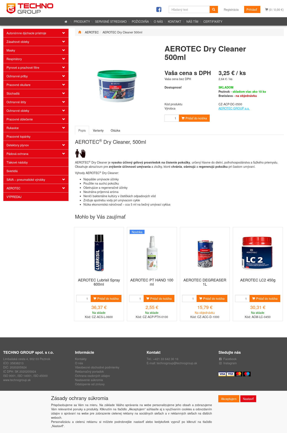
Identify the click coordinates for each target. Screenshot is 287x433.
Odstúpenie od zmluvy (90, 384)
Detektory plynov (18, 145)
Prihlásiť (251, 9)
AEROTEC (13, 188)
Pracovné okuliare (18, 85)
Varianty (98, 130)
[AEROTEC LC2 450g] (258, 253)
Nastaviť (248, 399)
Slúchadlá (13, 93)
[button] (63, 33)
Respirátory (14, 59)
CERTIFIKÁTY (212, 21)
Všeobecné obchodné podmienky (97, 367)
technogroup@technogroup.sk (177, 363)
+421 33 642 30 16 (165, 359)
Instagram (230, 363)
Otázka (115, 130)
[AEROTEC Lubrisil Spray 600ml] (99, 253)
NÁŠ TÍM (192, 21)
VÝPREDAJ (14, 197)
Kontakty (81, 359)
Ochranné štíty (16, 102)
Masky (11, 50)
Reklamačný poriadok (89, 371)
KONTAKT (174, 21)
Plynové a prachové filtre (23, 67)
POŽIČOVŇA (140, 21)
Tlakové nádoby (17, 162)
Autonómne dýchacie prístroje (26, 33)
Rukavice (13, 128)
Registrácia (231, 9)
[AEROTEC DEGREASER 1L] (205, 253)
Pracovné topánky (18, 136)
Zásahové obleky (18, 42)
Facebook (230, 359)
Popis (82, 130)
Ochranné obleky (18, 110)
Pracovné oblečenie (20, 119)
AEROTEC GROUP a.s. (234, 108)
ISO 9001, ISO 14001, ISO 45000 (25, 376)
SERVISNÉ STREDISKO (111, 21)
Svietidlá (12, 171)
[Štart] (79, 32)
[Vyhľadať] (213, 9)
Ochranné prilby (17, 76)
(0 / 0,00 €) (276, 9)
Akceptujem (229, 399)
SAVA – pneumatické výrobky (26, 179)
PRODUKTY (82, 21)
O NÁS (158, 21)
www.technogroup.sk (17, 380)
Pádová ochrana (17, 154)
